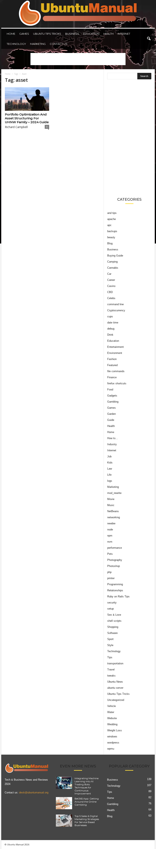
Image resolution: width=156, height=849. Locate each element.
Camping (112, 261)
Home (11, 33)
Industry (112, 444)
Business (72, 33)
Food (110, 389)
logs (109, 480)
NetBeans (113, 511)
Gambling (112, 401)
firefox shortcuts (116, 383)
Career (111, 279)
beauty (111, 237)
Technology (16, 43)
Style (110, 645)
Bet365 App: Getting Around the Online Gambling (87, 801)
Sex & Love (114, 614)
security (112, 602)
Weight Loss (114, 730)
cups (110, 316)
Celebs (111, 298)
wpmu (110, 748)
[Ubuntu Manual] (78, 14)
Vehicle (111, 706)
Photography (114, 559)
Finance (112, 377)
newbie (111, 523)
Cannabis (112, 267)
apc (109, 225)
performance (114, 547)
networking (113, 517)
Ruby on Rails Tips (118, 596)
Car (109, 273)
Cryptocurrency (116, 310)
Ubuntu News (115, 681)
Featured (112, 365)
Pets (110, 553)
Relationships (115, 590)
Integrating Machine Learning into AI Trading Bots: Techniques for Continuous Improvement (87, 786)
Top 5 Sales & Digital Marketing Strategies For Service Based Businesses (87, 821)
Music (110, 505)
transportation (115, 663)
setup (110, 608)
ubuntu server (115, 687)
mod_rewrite (114, 493)
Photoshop (113, 566)
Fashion (112, 359)
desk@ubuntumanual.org (33, 792)
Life (109, 474)
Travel (111, 669)
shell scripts (114, 620)
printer (111, 578)
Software (112, 633)
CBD (110, 292)
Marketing (38, 43)
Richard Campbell (16, 127)
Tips (109, 657)
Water (110, 712)
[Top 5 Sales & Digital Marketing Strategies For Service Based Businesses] (64, 821)
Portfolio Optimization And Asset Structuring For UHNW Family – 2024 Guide (27, 118)
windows (112, 736)
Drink (110, 334)
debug (110, 328)
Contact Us (58, 43)
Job (109, 456)
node (110, 529)
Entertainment (115, 346)
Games (24, 33)
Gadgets (112, 395)
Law (109, 468)
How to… (112, 438)
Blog (110, 243)
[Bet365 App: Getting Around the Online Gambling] (64, 803)
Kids (110, 462)
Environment (114, 352)
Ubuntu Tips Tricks (47, 33)
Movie (110, 499)
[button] (148, 38)
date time (112, 322)
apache (111, 219)
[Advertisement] (78, 59)
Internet (124, 33)
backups (112, 231)
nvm (109, 541)
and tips (112, 212)
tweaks (111, 675)
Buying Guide (115, 255)
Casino (111, 286)
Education (91, 33)
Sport (110, 639)
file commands (116, 371)
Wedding (112, 724)
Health (108, 33)
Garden (111, 413)
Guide (110, 419)
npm (109, 535)
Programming (115, 584)
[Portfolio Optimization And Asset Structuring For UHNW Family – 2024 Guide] (27, 99)
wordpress (113, 742)
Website (112, 718)
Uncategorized (115, 699)
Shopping (112, 626)
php (109, 572)
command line (115, 304)
